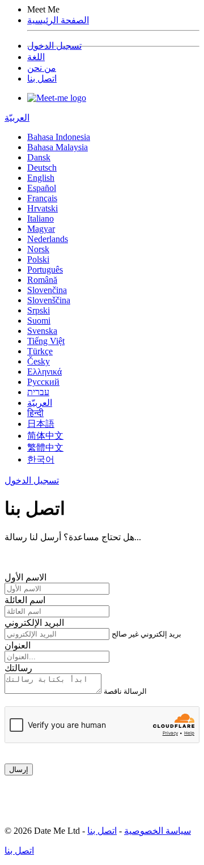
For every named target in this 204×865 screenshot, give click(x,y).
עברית (38, 392)
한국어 (40, 459)
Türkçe (40, 351)
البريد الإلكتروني (34, 622)
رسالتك (18, 668)
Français (42, 198)
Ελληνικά (44, 371)
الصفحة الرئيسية (58, 20)
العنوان (18, 645)
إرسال (18, 769)
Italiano (40, 218)
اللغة (36, 57)
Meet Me (43, 9)
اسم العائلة (25, 600)
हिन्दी (35, 413)
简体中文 (45, 435)
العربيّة (17, 117)
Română (42, 280)
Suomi (38, 320)
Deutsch (42, 167)
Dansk (38, 157)
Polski (38, 259)
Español (41, 188)
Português (45, 269)
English (40, 178)
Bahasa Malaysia (57, 147)
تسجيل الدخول (54, 45)
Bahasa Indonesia (58, 137)
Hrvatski (42, 208)
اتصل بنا (42, 78)
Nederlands (47, 239)
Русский (43, 382)
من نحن (41, 68)
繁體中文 (45, 447)
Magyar (41, 229)
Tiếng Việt (46, 341)
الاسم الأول (25, 577)
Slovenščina (48, 300)
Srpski (38, 310)
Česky (38, 361)
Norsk (38, 249)
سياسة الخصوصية (157, 831)
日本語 (40, 424)
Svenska (42, 331)
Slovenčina (47, 290)
